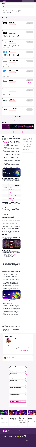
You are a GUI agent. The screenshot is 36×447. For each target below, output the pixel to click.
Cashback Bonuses (5, 145)
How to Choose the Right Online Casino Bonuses (27, 144)
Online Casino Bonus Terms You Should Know (27, 141)
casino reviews (6, 261)
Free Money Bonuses (5, 153)
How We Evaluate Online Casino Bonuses (27, 148)
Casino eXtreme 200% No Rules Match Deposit (11, 192)
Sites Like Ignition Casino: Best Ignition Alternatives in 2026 (13, 417)
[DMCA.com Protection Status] (25, 436)
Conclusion (24, 151)
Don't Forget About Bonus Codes (26, 143)
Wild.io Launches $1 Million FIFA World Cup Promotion (4, 417)
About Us (21, 438)
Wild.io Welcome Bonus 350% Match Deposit (11, 195)
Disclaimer (15, 438)
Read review (29, 62)
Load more (18, 118)
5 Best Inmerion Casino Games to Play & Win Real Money (31, 417)
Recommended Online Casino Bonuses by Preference (27, 140)
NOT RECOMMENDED (29, 23)
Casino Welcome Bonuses (6, 151)
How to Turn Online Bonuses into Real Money (27, 146)
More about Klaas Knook (23, 350)
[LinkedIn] (8, 345)
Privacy (18, 438)
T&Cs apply (4, 37)
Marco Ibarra (13, 357)
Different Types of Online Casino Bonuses (27, 138)
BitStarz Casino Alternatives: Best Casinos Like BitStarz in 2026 (22, 418)
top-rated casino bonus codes (13, 254)
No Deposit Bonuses (5, 142)
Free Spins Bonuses (5, 148)
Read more (4, 424)
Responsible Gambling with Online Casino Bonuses (27, 149)
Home (3, 3)
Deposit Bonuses (5, 140)
